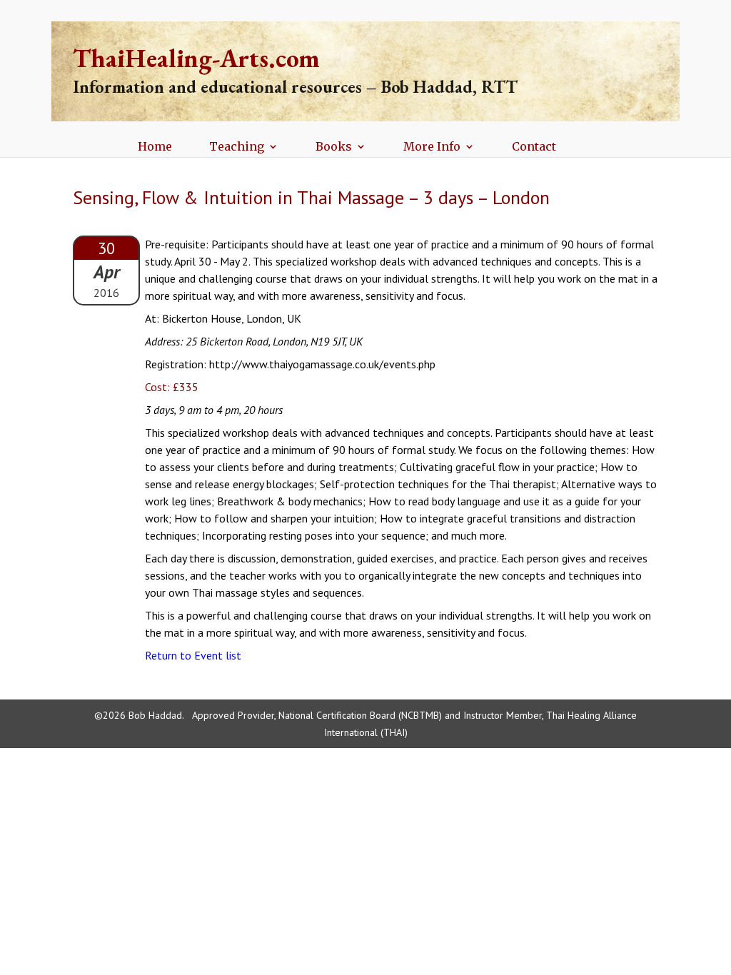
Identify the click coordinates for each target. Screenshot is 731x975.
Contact (534, 147)
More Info (431, 147)
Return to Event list (193, 655)
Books (334, 147)
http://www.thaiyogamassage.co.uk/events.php (322, 364)
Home (155, 147)
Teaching (236, 147)
